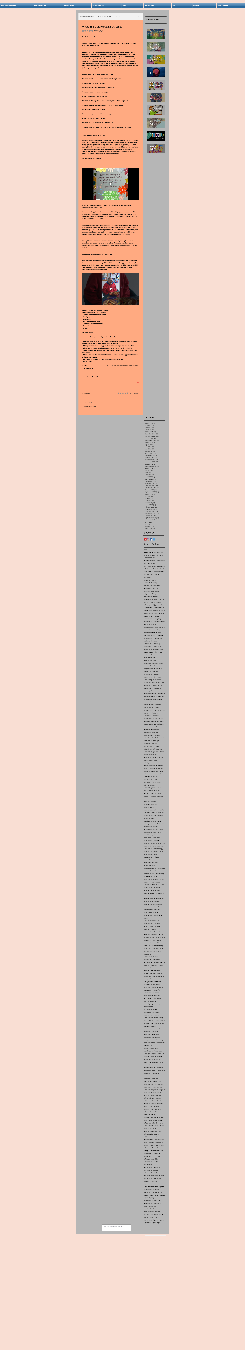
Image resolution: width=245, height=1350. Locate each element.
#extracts (147, 1095)
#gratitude (154, 1214)
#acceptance (148, 619)
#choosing (147, 862)
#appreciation (157, 699)
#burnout (160, 796)
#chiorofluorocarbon (150, 854)
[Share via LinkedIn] (92, 376)
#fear (151, 1106)
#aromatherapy (149, 704)
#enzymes (147, 1062)
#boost (162, 774)
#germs (146, 1195)
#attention (147, 713)
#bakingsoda (148, 735)
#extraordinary (156, 1095)
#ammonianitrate (150, 677)
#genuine (156, 1189)
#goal (146, 1206)
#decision (147, 945)
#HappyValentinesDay (151, 588)
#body (161, 771)
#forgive (152, 1145)
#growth (155, 1220)
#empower (147, 1037)
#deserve (147, 965)
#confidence (148, 912)
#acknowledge (156, 630)
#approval (155, 702)
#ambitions (148, 674)
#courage (147, 934)
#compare (155, 901)
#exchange (147, 1073)
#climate (154, 876)
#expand (155, 1078)
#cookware (158, 926)
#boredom (154, 777)
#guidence (147, 1223)
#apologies (161, 693)
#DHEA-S (147, 563)
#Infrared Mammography (152, 591)
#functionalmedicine (151, 1175)
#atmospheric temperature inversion (154, 710)
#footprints (159, 1142)
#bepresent (154, 752)
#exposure (154, 1090)
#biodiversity (159, 757)
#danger (153, 943)
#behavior (155, 743)
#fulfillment (148, 1164)
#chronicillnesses (150, 865)
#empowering (156, 1037)
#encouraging (160, 1042)
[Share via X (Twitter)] (88, 376)
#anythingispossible (150, 693)
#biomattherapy (149, 765)
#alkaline (152, 655)
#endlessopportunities (151, 1048)
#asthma (157, 707)
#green (146, 1217)
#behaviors (156, 746)
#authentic (155, 716)
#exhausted (155, 1076)
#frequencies (156, 1153)
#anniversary (157, 680)
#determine (148, 973)
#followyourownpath (151, 1137)
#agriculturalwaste (159, 649)
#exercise (147, 1076)
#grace (157, 1211)
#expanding (148, 1081)
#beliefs (152, 749)
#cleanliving (160, 873)
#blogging (153, 768)
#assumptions (148, 707)
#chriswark (155, 862)
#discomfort (156, 990)
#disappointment (157, 987)
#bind (146, 754)
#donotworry (148, 1006)
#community (160, 898)
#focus (146, 1128)
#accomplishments (150, 624)
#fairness (147, 1101)
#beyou (161, 752)
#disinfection (148, 995)
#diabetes (147, 976)
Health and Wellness (87, 16)
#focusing (153, 1128)
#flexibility (147, 1123)
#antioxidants (156, 688)
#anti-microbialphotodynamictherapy (154, 682)
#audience (147, 716)
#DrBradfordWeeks (158, 569)
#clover (152, 882)
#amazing (147, 671)
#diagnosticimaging (158, 976)
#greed (161, 1214)
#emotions (147, 1034)
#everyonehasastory (150, 1070)
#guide (162, 1220)
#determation (155, 970)
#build (146, 796)
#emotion (147, 1031)
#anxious (154, 691)
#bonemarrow (154, 774)
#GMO (152, 574)
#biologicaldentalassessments (154, 763)
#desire (160, 965)
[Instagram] (148, 539)
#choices (156, 857)
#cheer (146, 846)
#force (146, 1145)
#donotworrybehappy (151, 1009)
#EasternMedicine (158, 571)
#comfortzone (155, 890)
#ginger (162, 1195)
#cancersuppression (150, 810)
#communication (149, 898)
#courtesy (154, 934)
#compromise (148, 909)
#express (162, 1090)
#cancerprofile (149, 807)
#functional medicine (151, 1170)
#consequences (158, 915)
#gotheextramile (149, 1209)
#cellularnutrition (150, 832)
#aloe (161, 663)
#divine (146, 1001)
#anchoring (148, 680)
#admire (147, 641)
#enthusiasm (148, 1059)
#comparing (148, 904)
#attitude (155, 713)
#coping (146, 929)
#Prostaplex (148, 605)
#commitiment (149, 893)
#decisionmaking (157, 945)
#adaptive (160, 635)
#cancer (152, 799)
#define (146, 951)
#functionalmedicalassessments (154, 1173)
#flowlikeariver (153, 1126)
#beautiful (160, 738)
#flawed (160, 1120)
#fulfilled (156, 1162)
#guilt (154, 1223)
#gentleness (148, 1189)
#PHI (151, 602)
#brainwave (158, 782)
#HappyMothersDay (150, 583)
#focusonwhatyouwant (151, 1134)
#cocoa (146, 885)
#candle (161, 810)
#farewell (147, 1103)
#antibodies (148, 685)
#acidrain (147, 630)
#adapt (153, 635)
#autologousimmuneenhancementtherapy (154, 724)
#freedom (147, 1153)
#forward (147, 1148)
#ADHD (146, 555)
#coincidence (160, 885)
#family (158, 1101)
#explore (147, 1090)
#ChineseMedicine (150, 560)
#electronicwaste (149, 1029)
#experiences (157, 1087)
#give (146, 1198)
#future (153, 1178)
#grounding (148, 1220)
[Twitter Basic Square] (154, 539)
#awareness (155, 729)
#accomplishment (159, 621)
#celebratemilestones (151, 826)
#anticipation (157, 685)
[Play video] (110, 184)
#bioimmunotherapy (151, 760)
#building (153, 796)
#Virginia (162, 610)
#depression (155, 962)
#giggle (156, 1195)
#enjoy (146, 1056)
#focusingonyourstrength (152, 1131)
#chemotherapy (158, 849)
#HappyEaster (148, 577)
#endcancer (148, 1045)
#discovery (155, 993)
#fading (151, 1098)
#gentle (161, 1187)
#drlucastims (148, 1018)
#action (158, 632)
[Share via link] (97, 376)
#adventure (154, 641)
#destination (158, 968)
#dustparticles (149, 1020)
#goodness (152, 1206)
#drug (161, 1018)
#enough (160, 1056)
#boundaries (148, 779)
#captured (161, 813)
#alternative (158, 668)
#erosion (155, 1062)
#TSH (146, 610)
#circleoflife (161, 868)
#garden (159, 1178)
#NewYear (147, 599)
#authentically (149, 718)
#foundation (155, 1148)
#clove (146, 882)
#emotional (155, 1031)
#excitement (156, 1073)
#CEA (154, 558)
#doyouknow (156, 1012)
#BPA (161, 555)
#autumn (147, 727)
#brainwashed (149, 782)
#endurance (158, 1051)
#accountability (149, 627)
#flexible (155, 1123)
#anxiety (147, 691)
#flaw (155, 1120)
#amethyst (156, 674)
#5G (145, 549)
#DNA (153, 563)
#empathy (155, 1034)
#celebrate (160, 824)
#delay (152, 951)
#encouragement (149, 1042)
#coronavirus (148, 932)
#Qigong (155, 605)
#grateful (147, 1214)
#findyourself (148, 1117)
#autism (147, 721)
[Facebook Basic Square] (151, 539)
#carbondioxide (149, 818)
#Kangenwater (157, 594)
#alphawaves (148, 668)
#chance (156, 840)
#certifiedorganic (149, 835)
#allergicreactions (150, 660)
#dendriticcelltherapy (151, 957)
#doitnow (153, 1001)
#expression (148, 1092)
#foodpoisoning (149, 1142)
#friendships (148, 1162)
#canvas (147, 813)
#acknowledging (149, 632)
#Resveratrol (148, 608)
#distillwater (158, 998)
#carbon (147, 815)
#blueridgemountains (151, 771)
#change (147, 843)
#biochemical (153, 754)
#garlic (146, 1181)
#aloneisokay (154, 666)
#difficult (147, 984)
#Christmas (161, 560)
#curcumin (161, 937)
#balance (157, 735)
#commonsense (149, 896)
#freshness (147, 1156)
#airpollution (148, 652)
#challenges (156, 837)
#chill (161, 851)
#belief (146, 749)
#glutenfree (157, 1203)
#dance (146, 943)
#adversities (148, 644)
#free (162, 1150)
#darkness (160, 943)
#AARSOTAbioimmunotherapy (153, 552)
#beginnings (155, 740)
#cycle (154, 940)
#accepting (157, 619)
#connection (148, 915)
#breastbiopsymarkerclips (152, 788)
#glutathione (148, 1203)
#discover (147, 993)
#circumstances (160, 871)
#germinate (148, 1192)
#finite (156, 1117)
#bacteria (155, 732)
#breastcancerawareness (152, 790)
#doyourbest (148, 1015)
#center (159, 832)
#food (160, 1137)
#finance (147, 1114)
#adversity (156, 644)
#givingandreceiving (150, 1200)
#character (161, 843)
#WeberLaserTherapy (151, 613)
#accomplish (148, 621)
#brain (156, 779)
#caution (153, 824)
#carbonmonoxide (150, 821)
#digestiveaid (155, 984)
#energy (147, 1054)
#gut (158, 1223)
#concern (157, 909)
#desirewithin (148, 968)
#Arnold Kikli (154, 555)
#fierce (151, 1112)
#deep (162, 948)
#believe (159, 749)
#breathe (154, 793)
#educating (155, 1023)
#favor (146, 1106)
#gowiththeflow (149, 1211)
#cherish (147, 851)
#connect (156, 912)
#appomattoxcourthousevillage (154, 696)
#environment (158, 1059)
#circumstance (149, 871)
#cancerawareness (150, 801)
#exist (162, 1076)
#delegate (147, 954)
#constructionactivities (151, 921)
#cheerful (153, 846)
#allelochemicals (149, 657)
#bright (160, 793)
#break (152, 785)
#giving (151, 1198)
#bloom (160, 768)
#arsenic (158, 704)
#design (154, 965)
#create (146, 937)
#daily (159, 940)
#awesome (147, 732)
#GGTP (146, 574)
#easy (156, 1020)
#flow (146, 1126)
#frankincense (155, 1150)
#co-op (157, 882)
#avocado (154, 727)
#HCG (157, 574)
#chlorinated (148, 857)
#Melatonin (148, 596)
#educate (147, 1023)
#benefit (147, 752)
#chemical (160, 846)
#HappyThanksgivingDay (152, 585)
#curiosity (147, 940)
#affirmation (157, 646)
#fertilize (154, 1109)
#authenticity (159, 718)
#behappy (147, 743)
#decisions (147, 948)
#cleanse (147, 876)
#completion (158, 907)
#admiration (158, 638)
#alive (146, 655)
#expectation (148, 1084)
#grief (157, 1217)
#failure (158, 1098)
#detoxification (158, 973)
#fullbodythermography (152, 1167)
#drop (156, 1018)
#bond (146, 774)
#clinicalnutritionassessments (154, 879)
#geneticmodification (151, 1187)
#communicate (160, 896)
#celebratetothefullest (151, 829)
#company (147, 901)
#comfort (147, 890)
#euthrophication (150, 1067)
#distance (157, 995)
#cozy (161, 934)
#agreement (148, 649)
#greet (152, 1217)
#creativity (153, 937)
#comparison (157, 904)
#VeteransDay (153, 610)
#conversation (148, 926)
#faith (153, 1101)
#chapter (154, 843)
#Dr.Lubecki (161, 566)
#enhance (160, 1054)
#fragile (146, 1150)
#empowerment (149, 1040)
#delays (158, 951)
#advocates (148, 646)
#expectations (158, 1084)
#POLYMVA (157, 602)
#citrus (146, 873)
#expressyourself (158, 1092)
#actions (147, 635)
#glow (160, 1200)
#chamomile (148, 840)
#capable (154, 813)
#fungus (147, 1178)
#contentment (148, 923)
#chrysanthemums (150, 868)
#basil (154, 738)
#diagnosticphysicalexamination (154, 979)
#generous (147, 1184)
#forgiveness (160, 1145)
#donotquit (158, 1004)
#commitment (159, 893)
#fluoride (162, 1126)
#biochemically (149, 757)
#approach (147, 702)
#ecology (162, 1020)
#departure (156, 959)
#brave (146, 785)
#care (159, 821)
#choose (156, 860)
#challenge (147, 837)
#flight (161, 1123)
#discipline (147, 990)
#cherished (154, 851)
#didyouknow (148, 982)
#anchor (159, 677)
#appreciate (148, 699)
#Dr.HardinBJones (150, 566)
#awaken (147, 729)
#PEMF (146, 602)
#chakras (159, 835)
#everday (160, 1067)
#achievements (160, 627)
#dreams (156, 1015)
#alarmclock (158, 652)
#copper (153, 929)
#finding (153, 1114)
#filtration (158, 1112)
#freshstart (156, 1156)
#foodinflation (159, 1139)
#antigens (147, 688)
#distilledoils (148, 998)
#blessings (159, 765)
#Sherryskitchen (159, 608)
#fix (145, 1120)
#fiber (146, 1112)
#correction (157, 932)
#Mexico (155, 596)
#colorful (152, 887)
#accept (156, 616)
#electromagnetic (150, 1026)
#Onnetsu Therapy (158, 599)
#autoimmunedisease (158, 721)
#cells (161, 829)
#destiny (147, 970)
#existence (147, 1078)
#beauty (147, 740)
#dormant (147, 1012)
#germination (157, 1192)
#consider (147, 918)
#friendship (154, 1159)
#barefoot (147, 738)
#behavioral (148, 746)
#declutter (155, 948)
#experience (148, 1087)
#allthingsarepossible (151, 663)
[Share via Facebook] (83, 376)
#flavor (150, 1120)
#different (157, 982)
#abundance (148, 616)
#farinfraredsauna (157, 1103)
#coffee (152, 885)
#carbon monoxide (157, 815)
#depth (162, 962)
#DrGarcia (147, 571)
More (116, 16)
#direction (147, 987)
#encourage (159, 1040)
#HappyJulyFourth (150, 580)
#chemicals (148, 849)
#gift (151, 1195)
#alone (146, 666)
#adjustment (148, 638)
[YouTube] (145, 539)
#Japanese (147, 594)
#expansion (157, 1081)
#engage (153, 1054)
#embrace (159, 1029)
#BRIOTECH (148, 558)
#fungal (161, 1175)
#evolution (161, 1070)
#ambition (155, 671)
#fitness (161, 1117)
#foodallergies (149, 1139)
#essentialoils (148, 1065)
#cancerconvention (150, 804)
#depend (147, 962)
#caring (146, 824)
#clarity (152, 873)
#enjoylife (153, 1056)
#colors (158, 887)
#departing (147, 959)
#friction (147, 1159)
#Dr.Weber (147, 569)
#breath (146, 793)
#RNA (161, 605)
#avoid (161, 727)
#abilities (162, 613)
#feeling (156, 1106)
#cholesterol (148, 860)
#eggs (162, 1023)
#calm (146, 799)
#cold (146, 887)
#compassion (148, 907)
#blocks (146, 768)
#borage (147, 777)
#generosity (153, 1181)
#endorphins (148, 1051)
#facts (146, 1098)
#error (161, 1062)
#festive (160, 1109)
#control (157, 923)
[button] (138, 16)
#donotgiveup (148, 1004)
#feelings (147, 1109)
